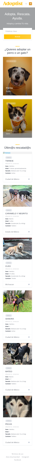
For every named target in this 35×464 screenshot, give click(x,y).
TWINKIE (9, 161)
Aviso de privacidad (13, 457)
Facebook (17, 460)
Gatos (9, 130)
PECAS (8, 424)
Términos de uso (17, 454)
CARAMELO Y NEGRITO (16, 213)
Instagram (25, 457)
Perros (9, 88)
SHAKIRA (9, 319)
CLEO (8, 266)
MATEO (8, 371)
